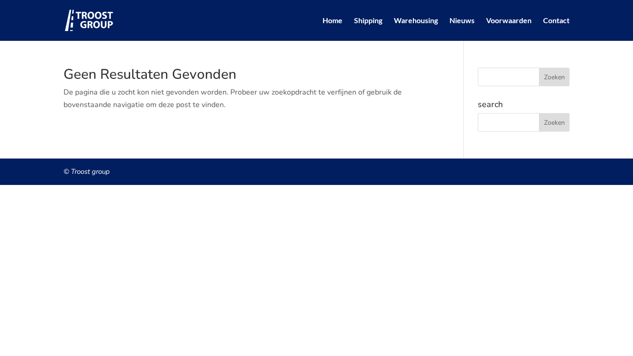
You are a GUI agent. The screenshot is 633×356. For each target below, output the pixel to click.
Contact (556, 21)
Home (332, 21)
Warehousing (416, 21)
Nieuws (462, 21)
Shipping (368, 21)
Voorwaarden (509, 21)
